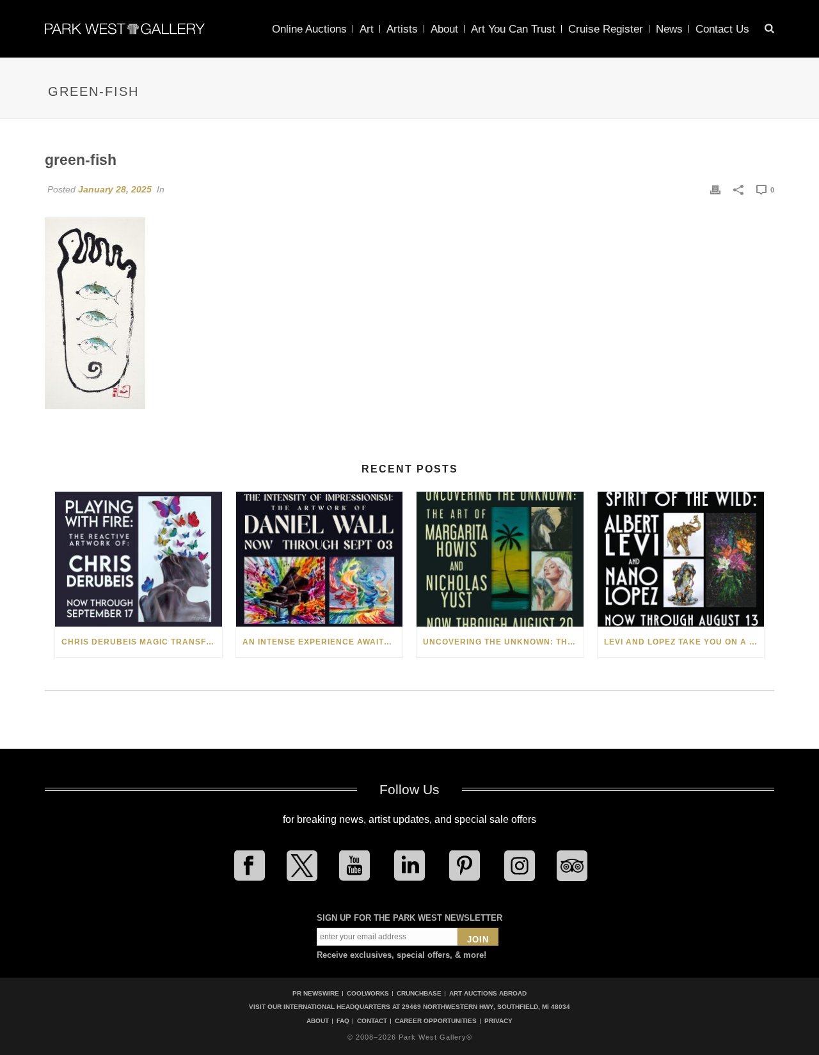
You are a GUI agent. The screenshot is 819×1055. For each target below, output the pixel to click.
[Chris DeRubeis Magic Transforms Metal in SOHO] (138, 559)
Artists (402, 29)
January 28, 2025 (115, 189)
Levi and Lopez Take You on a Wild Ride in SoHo (684, 641)
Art (367, 29)
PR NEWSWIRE (315, 993)
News (669, 29)
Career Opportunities (436, 1021)
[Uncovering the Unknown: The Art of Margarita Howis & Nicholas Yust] (500, 559)
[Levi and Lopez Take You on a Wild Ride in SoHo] (681, 559)
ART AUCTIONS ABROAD (488, 993)
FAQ (343, 1021)
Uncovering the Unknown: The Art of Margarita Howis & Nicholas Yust (503, 641)
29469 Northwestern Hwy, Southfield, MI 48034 (486, 1006)
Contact (372, 1021)
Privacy (498, 1021)
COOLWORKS (368, 993)
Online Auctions (309, 29)
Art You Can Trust (513, 29)
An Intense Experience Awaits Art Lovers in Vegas (323, 641)
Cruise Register (605, 29)
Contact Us (722, 29)
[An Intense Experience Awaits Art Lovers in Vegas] (319, 559)
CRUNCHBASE (419, 993)
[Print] (715, 189)
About (444, 29)
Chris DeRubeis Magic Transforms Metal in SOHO (141, 641)
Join (478, 939)
